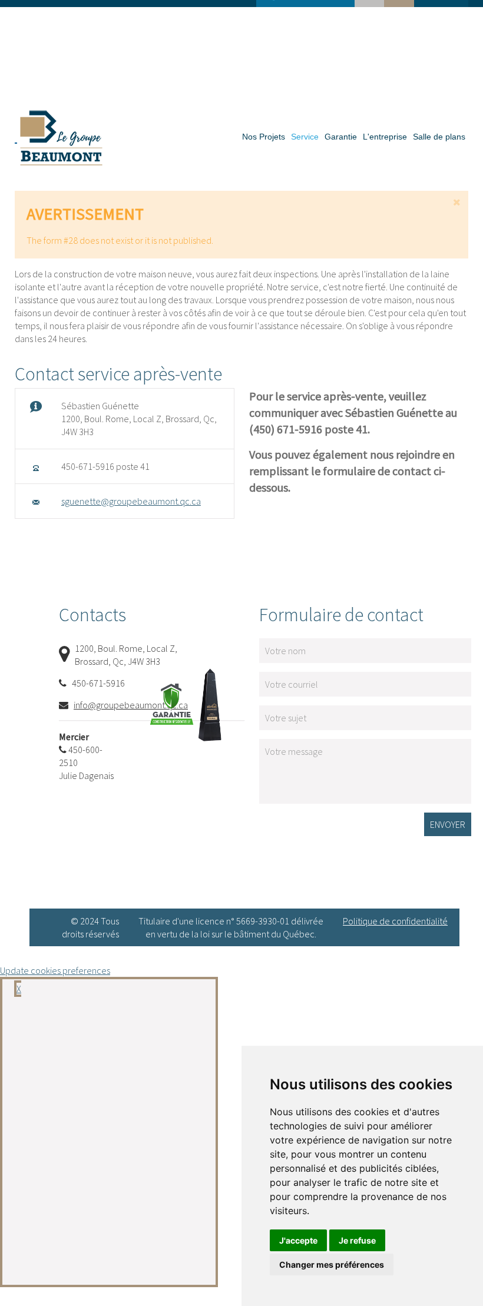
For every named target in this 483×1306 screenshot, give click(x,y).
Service (305, 136)
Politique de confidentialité (395, 921)
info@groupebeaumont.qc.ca (131, 705)
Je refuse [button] (357, 1240)
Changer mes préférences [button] (331, 1264)
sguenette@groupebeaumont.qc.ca (131, 501)
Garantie (341, 136)
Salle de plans (439, 136)
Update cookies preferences (55, 970)
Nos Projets (263, 136)
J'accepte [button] (298, 1240)
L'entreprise (385, 136)
